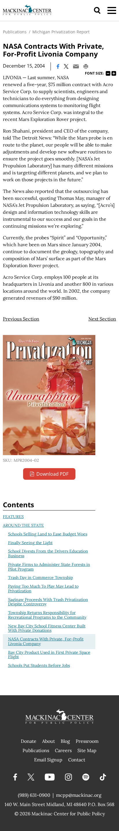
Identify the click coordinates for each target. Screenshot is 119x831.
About (48, 741)
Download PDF (52, 474)
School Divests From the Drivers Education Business (48, 553)
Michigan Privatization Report (61, 32)
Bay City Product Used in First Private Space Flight (49, 655)
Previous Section (21, 319)
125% (113, 73)
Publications (15, 32)
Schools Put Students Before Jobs (39, 665)
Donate (28, 741)
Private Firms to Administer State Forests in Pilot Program (49, 567)
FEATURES (13, 516)
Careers (63, 750)
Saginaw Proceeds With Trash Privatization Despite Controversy (48, 602)
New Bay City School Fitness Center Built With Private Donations (46, 628)
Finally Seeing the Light (30, 542)
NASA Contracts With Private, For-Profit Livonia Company (45, 641)
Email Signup (48, 760)
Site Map (86, 750)
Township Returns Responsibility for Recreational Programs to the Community (47, 615)
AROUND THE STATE (23, 525)
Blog (65, 741)
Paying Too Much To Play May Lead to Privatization (43, 588)
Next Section (102, 319)
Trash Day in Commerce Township (40, 577)
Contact (76, 760)
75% (108, 73)
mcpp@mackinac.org (78, 795)
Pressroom (87, 741)
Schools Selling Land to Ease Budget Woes (47, 534)
